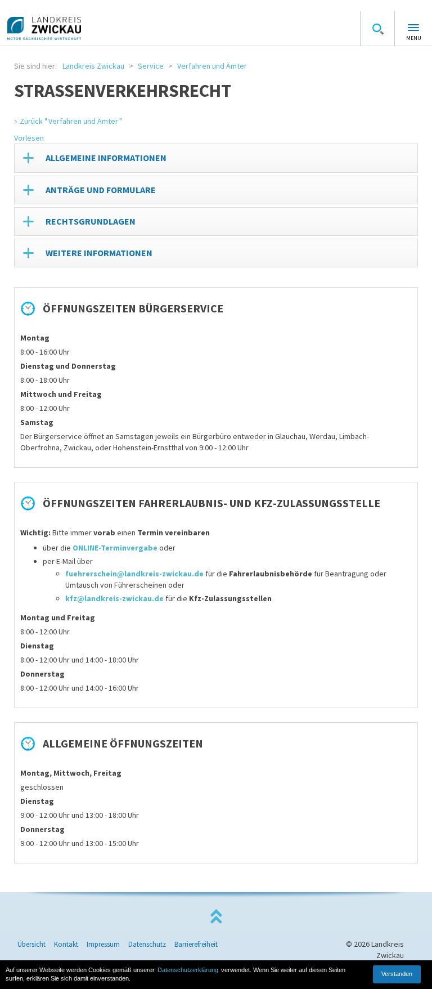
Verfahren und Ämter (212, 66)
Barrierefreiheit (196, 944)
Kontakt (66, 944)
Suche (377, 28)
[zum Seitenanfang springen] (216, 916)
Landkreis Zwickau (93, 66)
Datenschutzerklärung (188, 969)
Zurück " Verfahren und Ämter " (71, 121)
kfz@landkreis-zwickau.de (114, 598)
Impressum (103, 944)
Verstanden (396, 973)
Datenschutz (147, 944)
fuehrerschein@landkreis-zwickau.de (134, 574)
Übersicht (31, 944)
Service (151, 66)
